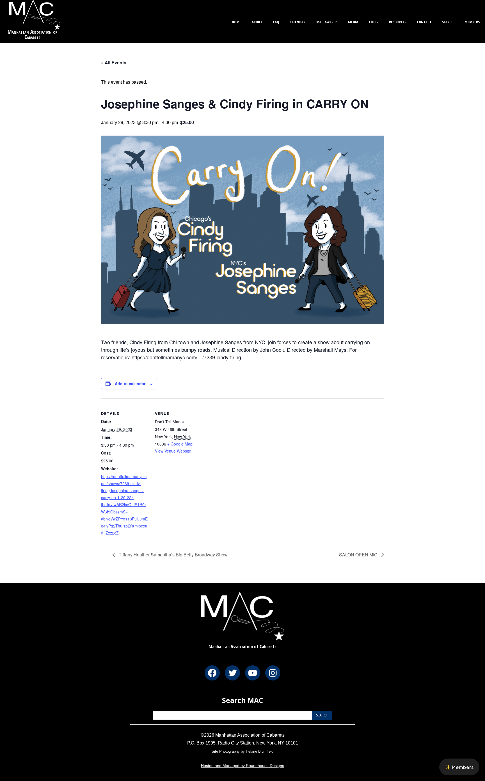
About (257, 21)
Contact (424, 21)
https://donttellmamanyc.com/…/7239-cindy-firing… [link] (189, 357)
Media (353, 21)
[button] (459, 767)
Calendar (297, 21)
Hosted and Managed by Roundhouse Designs (242, 765)
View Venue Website (173, 451)
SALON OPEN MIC (359, 554)
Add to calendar (130, 383)
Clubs (373, 21)
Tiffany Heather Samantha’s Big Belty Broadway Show (173, 554)
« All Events (113, 62)
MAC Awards (326, 21)
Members (472, 21)
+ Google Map (180, 444)
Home (236, 21)
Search (448, 21)
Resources (397, 21)
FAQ (276, 21)
